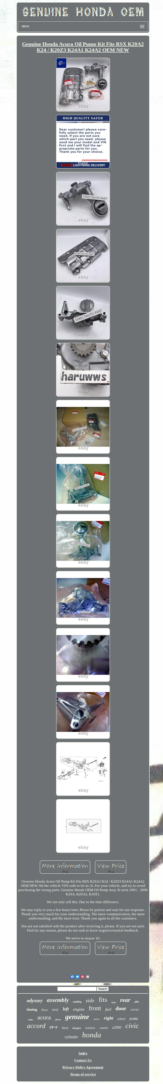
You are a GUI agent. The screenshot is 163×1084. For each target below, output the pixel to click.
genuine (77, 1017)
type (113, 1002)
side (90, 1000)
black (65, 1028)
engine (78, 1009)
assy (55, 1009)
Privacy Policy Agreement (82, 1067)
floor (44, 1009)
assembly (58, 1000)
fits (103, 999)
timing (32, 1009)
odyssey (35, 1000)
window (90, 1028)
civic (132, 1026)
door (120, 1008)
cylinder (71, 1037)
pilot (137, 1001)
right (108, 1018)
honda (91, 1035)
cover (135, 1009)
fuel (108, 1009)
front (95, 1007)
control (104, 1028)
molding (77, 1001)
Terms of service (83, 1074)
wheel (121, 1019)
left (66, 1008)
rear (125, 1000)
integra (76, 1028)
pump (133, 1019)
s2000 (116, 1027)
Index (83, 1053)
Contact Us (83, 1060)
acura (44, 1017)
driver (58, 1019)
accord (36, 1026)
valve (96, 1019)
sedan (30, 1019)
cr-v (54, 1027)
